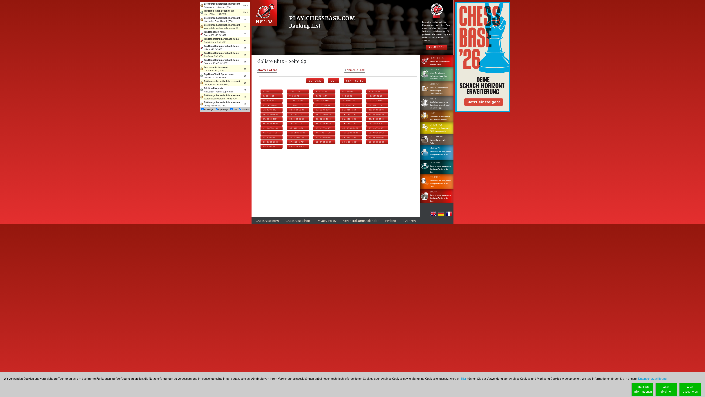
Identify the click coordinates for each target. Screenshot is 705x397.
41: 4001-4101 (270, 128)
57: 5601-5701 (297, 142)
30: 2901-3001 (376, 114)
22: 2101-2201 (297, 110)
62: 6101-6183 (297, 147)
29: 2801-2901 (349, 114)
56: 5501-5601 (270, 142)
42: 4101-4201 (297, 128)
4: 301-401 (348, 91)
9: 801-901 (348, 96)
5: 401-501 (374, 91)
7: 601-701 (295, 96)
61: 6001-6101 (270, 147)
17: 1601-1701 (296, 105)
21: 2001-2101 (270, 110)
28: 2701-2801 (323, 114)
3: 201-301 (321, 91)
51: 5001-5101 (270, 137)
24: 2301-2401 (350, 110)
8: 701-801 (321, 96)
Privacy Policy (327, 221)
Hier (463, 378)
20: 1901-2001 (376, 105)
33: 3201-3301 (323, 119)
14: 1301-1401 (349, 101)
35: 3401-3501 (376, 119)
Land (274, 70)
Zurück (315, 80)
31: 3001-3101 (270, 119)
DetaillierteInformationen (643, 389)
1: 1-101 (267, 91)
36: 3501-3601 (270, 124)
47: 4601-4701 (297, 133)
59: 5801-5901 (349, 142)
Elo (269, 70)
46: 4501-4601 (271, 133)
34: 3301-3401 (350, 119)
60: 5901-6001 (376, 142)
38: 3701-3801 (323, 124)
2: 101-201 (295, 91)
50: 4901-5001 (376, 133)
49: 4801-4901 (350, 133)
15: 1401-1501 (376, 101)
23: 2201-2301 (323, 110)
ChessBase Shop (297, 221)
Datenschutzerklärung (652, 378)
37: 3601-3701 (297, 124)
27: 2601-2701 (297, 114)
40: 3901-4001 (376, 124)
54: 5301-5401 (350, 137)
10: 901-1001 (375, 96)
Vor (334, 80)
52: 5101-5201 (297, 137)
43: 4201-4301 (323, 128)
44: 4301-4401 (350, 128)
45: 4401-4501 (376, 128)
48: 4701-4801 (324, 133)
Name (263, 70)
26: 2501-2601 (270, 114)
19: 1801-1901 (349, 105)
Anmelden (437, 47)
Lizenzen (409, 221)
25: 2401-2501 (376, 110)
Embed (390, 221)
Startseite (354, 80)
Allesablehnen (666, 389)
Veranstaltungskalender (361, 221)
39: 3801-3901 (349, 124)
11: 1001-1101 (269, 101)
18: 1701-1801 (323, 105)
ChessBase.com (267, 221)
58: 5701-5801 (323, 142)
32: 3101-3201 (297, 119)
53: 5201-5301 (323, 137)
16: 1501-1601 (270, 105)
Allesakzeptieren (690, 389)
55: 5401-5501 (376, 137)
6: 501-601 (268, 96)
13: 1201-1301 (323, 101)
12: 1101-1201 (296, 101)
